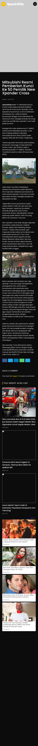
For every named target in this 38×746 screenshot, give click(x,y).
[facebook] (4, 360)
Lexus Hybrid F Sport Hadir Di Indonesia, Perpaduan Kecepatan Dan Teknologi (18, 508)
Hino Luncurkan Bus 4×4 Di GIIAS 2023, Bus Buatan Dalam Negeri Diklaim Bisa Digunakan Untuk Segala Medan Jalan (18, 422)
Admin (4, 99)
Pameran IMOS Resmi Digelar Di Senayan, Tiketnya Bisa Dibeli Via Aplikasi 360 (16, 465)
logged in (15, 376)
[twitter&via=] (10, 360)
